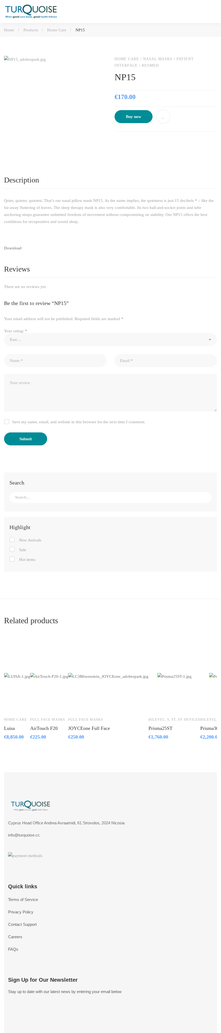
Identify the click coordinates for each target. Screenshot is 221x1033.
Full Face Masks (47, 719)
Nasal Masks (157, 59)
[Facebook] (117, 142)
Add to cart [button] (13, 690)
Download (13, 248)
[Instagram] (36, 1021)
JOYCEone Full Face (89, 728)
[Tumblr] (151, 142)
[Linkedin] (139, 142)
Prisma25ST (160, 728)
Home (9, 30)
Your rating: (15, 331)
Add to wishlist (163, 116)
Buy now (133, 116)
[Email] (162, 142)
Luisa (9, 728)
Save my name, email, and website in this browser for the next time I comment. (78, 422)
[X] (128, 142)
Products (30, 30)
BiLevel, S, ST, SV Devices (174, 719)
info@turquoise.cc (24, 835)
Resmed (150, 65)
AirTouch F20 (44, 728)
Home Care (56, 30)
